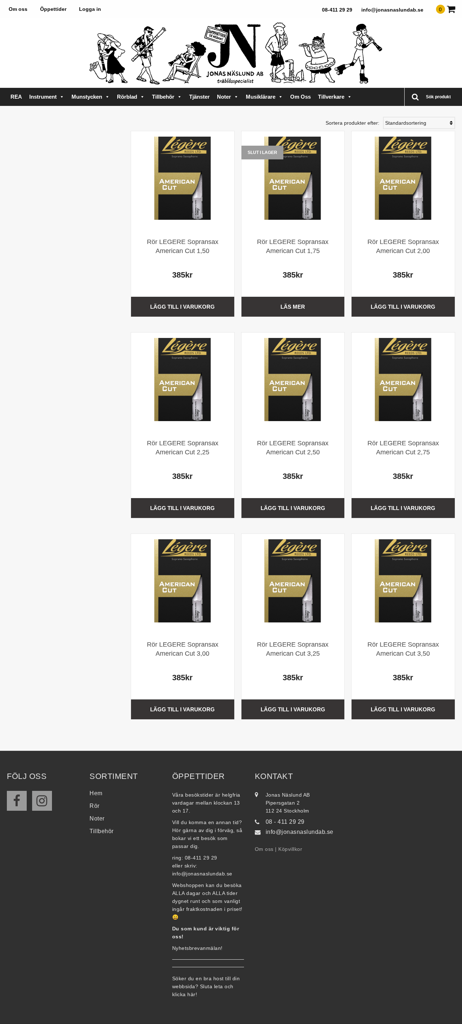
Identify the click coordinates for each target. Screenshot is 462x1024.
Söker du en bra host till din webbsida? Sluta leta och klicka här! (206, 986)
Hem (96, 793)
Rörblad (127, 97)
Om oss (18, 9)
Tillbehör (163, 97)
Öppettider (53, 9)
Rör (95, 806)
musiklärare (260, 97)
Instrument (43, 97)
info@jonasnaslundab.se (392, 10)
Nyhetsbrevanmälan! (197, 948)
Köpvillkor (290, 849)
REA (16, 97)
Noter (224, 97)
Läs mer (292, 307)
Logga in (90, 9)
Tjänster (199, 97)
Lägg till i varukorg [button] (182, 307)
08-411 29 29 (337, 10)
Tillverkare (331, 97)
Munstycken (86, 97)
